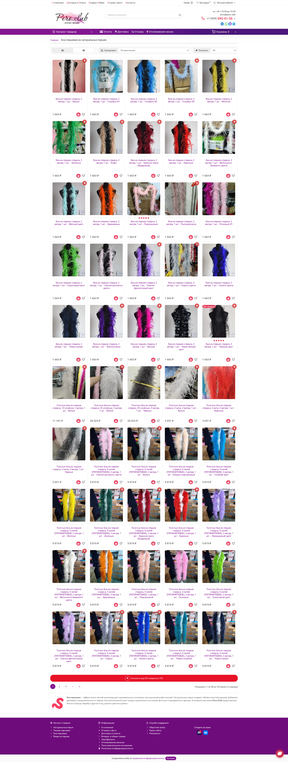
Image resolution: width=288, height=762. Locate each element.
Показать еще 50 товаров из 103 (147, 678)
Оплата (108, 31)
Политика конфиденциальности (117, 748)
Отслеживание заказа (161, 31)
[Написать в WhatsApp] (226, 24)
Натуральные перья (63, 727)
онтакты (130, 2)
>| (79, 686)
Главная (54, 40)
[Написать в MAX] (230, 24)
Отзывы (139, 31)
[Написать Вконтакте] (222, 24)
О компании (107, 727)
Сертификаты (108, 739)
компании (58, 2)
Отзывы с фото (108, 730)
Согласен (171, 758)
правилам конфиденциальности (148, 758)
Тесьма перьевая (61, 730)
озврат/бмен (96, 2)
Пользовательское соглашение (116, 745)
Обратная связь (157, 727)
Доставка (123, 31)
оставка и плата (76, 2)
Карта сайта (155, 730)
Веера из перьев (61, 736)
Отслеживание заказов (112, 742)
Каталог (66, 31)
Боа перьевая (60, 733)
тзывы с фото (114, 2)
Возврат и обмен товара (113, 736)
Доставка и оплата (110, 733)
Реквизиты (154, 733)
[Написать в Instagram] (234, 24)
